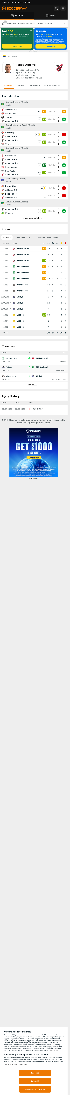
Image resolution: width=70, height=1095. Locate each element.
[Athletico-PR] (59, 70)
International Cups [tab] (47, 237)
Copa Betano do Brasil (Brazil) (20, 125)
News (21, 85)
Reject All (34, 1081)
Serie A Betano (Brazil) (17, 102)
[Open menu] (63, 8)
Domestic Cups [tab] (24, 237)
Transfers (34, 85)
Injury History (52, 85)
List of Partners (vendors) (16, 1064)
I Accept (35, 1073)
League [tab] (7, 237)
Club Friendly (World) (16, 178)
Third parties (54, 1051)
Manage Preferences (35, 1089)
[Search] (56, 8)
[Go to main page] (16, 8)
